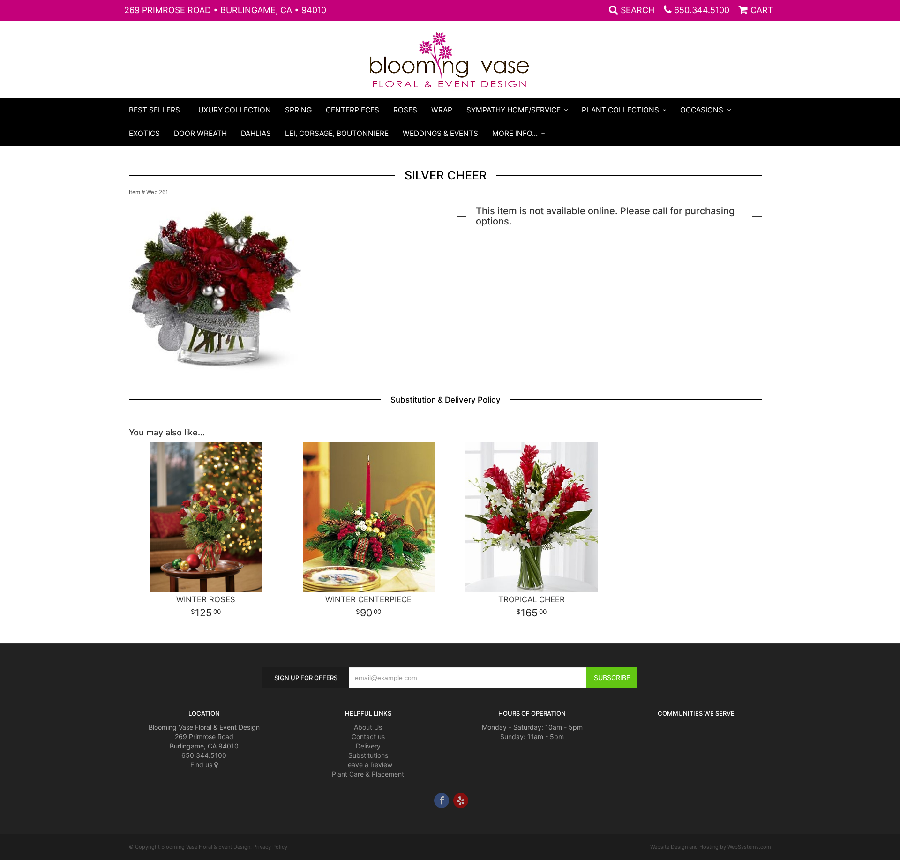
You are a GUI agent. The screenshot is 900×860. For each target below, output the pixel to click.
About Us (368, 727)
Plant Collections (620, 109)
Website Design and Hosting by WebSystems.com (710, 847)
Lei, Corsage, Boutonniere (337, 133)
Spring (298, 109)
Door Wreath (200, 133)
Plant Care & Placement (368, 774)
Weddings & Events (440, 133)
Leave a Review (368, 765)
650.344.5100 (701, 10)
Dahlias (256, 133)
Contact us (368, 736)
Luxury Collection (232, 109)
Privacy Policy (270, 847)
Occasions (701, 109)
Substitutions (368, 755)
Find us (202, 765)
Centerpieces (352, 109)
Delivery (368, 746)
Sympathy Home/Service (513, 109)
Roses (405, 109)
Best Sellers (154, 109)
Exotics (144, 133)
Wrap (441, 109)
